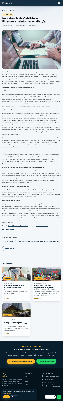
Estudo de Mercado (9, 241)
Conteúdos (5, 10)
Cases (26, 384)
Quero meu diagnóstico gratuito (22, 361)
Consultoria (13, 10)
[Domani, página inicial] (7, 3)
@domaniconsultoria (49, 382)
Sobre (26, 381)
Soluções (27, 379)
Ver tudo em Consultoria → (54, 264)
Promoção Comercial (39, 241)
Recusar (14, 396)
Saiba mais (8, 393)
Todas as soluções (53, 241)
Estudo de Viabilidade (24, 241)
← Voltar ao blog (9, 248)
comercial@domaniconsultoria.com (52, 376)
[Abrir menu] (59, 3)
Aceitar (6, 396)
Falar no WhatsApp (47, 361)
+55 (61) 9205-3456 (49, 379)
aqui (34, 196)
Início (26, 376)
